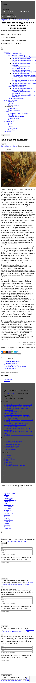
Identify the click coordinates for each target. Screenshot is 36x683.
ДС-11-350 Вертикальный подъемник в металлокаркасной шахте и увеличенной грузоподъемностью (17, 416)
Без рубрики (8, 379)
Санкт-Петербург (9, 493)
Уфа (5, 503)
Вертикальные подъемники (17, 55)
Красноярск (8, 506)
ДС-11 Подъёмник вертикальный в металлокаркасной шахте (15, 412)
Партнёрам (11, 130)
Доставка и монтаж (10, 100)
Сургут (6, 516)
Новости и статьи (13, 118)
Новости (7, 381)
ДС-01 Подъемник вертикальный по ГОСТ (18, 406)
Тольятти (7, 521)
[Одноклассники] (4, 352)
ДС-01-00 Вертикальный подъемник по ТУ (18, 405)
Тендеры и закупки (14, 110)
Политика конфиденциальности (14, 465)
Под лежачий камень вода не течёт (15, 366)
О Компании (8, 462)
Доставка (11, 101)
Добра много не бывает (11, 368)
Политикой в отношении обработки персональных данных (17, 583)
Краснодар (7, 510)
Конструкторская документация (18, 113)
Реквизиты (11, 125)
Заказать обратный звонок (8, 16)
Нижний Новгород (10, 500)
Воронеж (7, 525)
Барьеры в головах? (10, 363)
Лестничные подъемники (12, 443)
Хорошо (3, 543)
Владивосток (8, 513)
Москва (6, 495)
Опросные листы (13, 120)
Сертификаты (12, 115)
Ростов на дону (9, 505)
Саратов (7, 526)
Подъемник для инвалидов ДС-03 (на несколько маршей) (23, 92)
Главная (6, 52)
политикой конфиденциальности (17, 541)
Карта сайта (8, 464)
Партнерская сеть (13, 108)
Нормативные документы (16, 116)
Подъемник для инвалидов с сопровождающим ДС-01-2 (21, 67)
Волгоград (7, 508)
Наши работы (12, 128)
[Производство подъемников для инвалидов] (15, 20)
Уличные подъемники (11, 448)
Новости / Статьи (9, 459)
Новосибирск (8, 520)
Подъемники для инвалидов (13, 53)
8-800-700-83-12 (8, 11)
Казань (6, 496)
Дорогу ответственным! (12, 361)
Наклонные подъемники (16, 86)
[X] (7, 352)
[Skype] (15, 352)
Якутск (6, 518)
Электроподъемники (11, 449)
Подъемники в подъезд (11, 446)
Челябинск (7, 501)
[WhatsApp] (12, 352)
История (10, 123)
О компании (8, 121)
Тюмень (6, 523)
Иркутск (7, 515)
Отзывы (10, 126)
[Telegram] (17, 352)
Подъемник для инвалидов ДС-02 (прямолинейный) (22, 89)
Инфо (6, 111)
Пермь (6, 511)
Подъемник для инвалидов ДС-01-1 (23, 58)
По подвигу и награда (11, 365)
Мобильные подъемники (16, 98)
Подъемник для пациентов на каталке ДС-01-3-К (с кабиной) (24, 84)
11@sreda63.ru (12, 18)
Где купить (7, 457)
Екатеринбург (8, 498)
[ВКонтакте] (2, 352)
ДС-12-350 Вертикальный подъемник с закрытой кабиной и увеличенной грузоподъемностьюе (16, 424)
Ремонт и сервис (13, 105)
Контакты (7, 131)
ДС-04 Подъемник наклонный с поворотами (18, 435)
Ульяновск (7, 528)
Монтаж (10, 103)
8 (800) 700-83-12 (11, 393)
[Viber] (9, 352)
